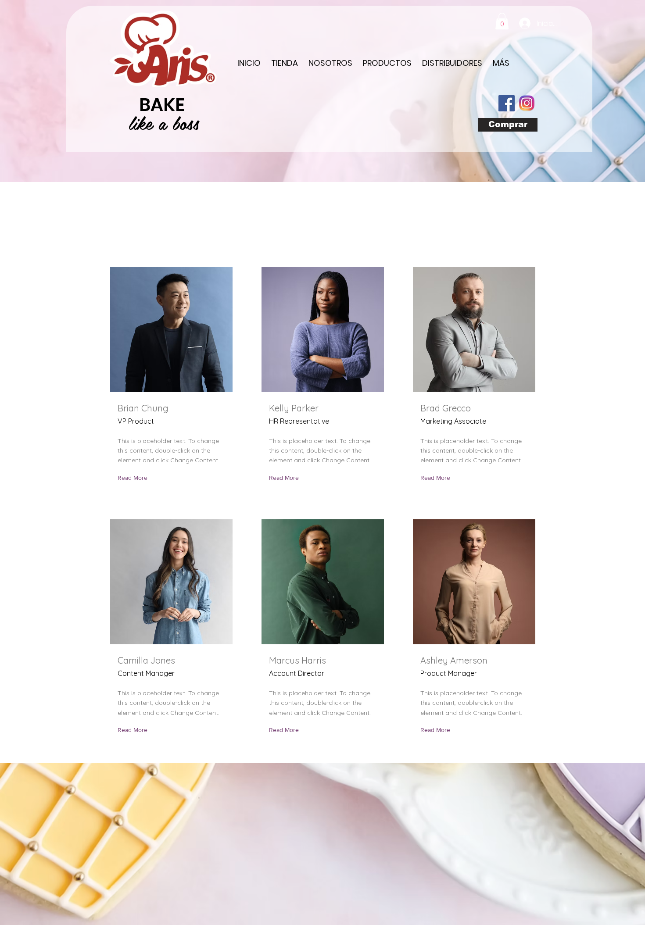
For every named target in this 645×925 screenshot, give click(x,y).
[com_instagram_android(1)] (527, 103)
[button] (502, 21)
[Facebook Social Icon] (506, 103)
